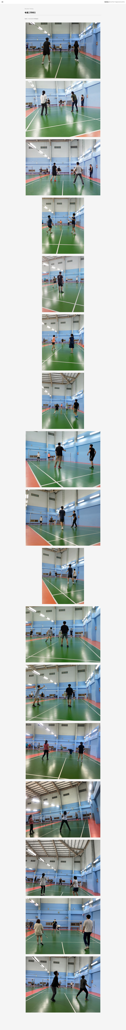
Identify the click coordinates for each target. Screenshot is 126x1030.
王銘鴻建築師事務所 (114, 1)
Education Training (29, 8)
